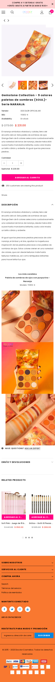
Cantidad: (6, 158)
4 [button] (32, 537)
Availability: (7, 118)
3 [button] (29, 537)
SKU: (3, 114)
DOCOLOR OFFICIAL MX (31, 110)
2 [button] (26, 537)
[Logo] (27, 12)
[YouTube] (27, 609)
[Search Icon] (12, 12)
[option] (27, 50)
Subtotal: (6, 169)
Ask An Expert (32, 448)
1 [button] (23, 537)
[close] (52, 4)
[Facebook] (4, 609)
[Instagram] (20, 609)
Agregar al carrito (15, 517)
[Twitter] (12, 609)
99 (7, 185)
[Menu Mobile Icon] (3, 12)
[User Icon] (42, 12)
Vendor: (5, 110)
